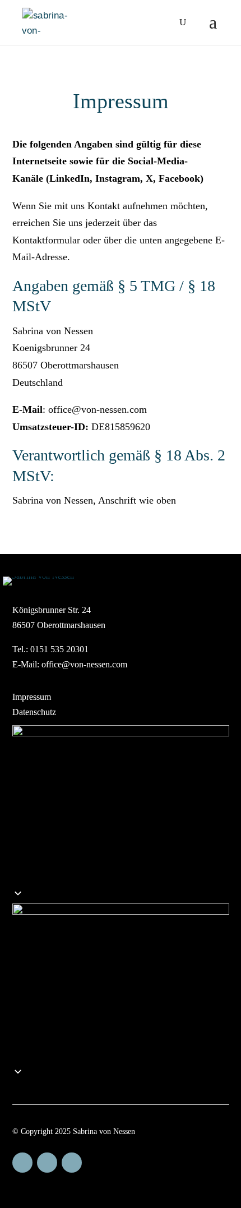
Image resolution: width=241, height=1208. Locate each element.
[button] (120, 984)
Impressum (31, 697)
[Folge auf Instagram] (47, 1162)
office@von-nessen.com (84, 664)
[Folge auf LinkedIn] (72, 1162)
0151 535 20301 (59, 649)
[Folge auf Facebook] (22, 1162)
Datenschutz (34, 712)
